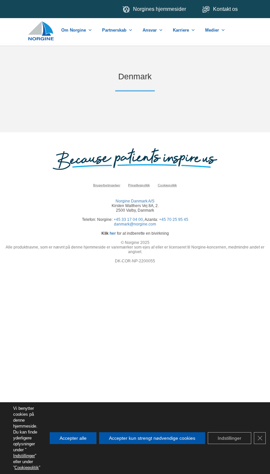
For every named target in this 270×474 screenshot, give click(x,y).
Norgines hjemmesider (159, 9)
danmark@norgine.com (135, 224)
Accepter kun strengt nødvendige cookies (152, 438)
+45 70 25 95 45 (173, 219)
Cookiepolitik (167, 185)
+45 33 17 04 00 (128, 219)
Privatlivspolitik (139, 185)
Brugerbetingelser (106, 185)
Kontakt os (226, 9)
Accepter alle (73, 438)
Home (41, 27)
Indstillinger (24, 455)
